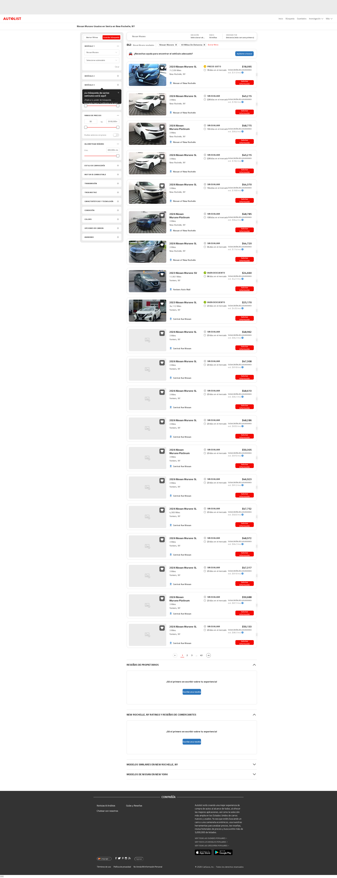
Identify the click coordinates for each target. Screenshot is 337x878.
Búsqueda (290, 18)
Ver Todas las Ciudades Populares (211, 838)
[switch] (114, 135)
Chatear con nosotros (107, 811)
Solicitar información (244, 82)
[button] (101, 52)
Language (104, 858)
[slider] (85, 105)
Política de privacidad (122, 866)
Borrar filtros (213, 44)
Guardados (301, 18)
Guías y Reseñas (134, 805)
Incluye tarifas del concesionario (240, 70)
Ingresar (139, 859)
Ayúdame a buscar (244, 53)
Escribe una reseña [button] (192, 691)
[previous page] (175, 655)
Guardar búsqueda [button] (111, 37)
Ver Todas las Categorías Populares (212, 845)
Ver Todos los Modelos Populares (211, 842)
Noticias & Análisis (106, 805)
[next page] (208, 655)
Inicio (281, 18)
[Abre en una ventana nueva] (203, 852)
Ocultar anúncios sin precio (95, 135)
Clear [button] (117, 66)
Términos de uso (104, 866)
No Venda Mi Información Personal (148, 866)
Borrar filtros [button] (92, 37)
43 (201, 655)
